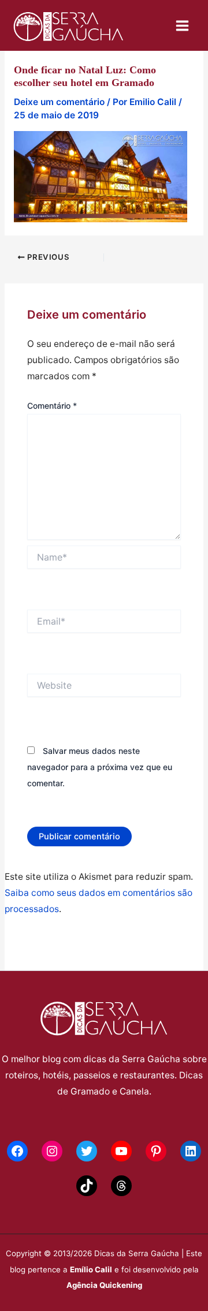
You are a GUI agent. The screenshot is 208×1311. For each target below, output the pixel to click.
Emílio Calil (91, 1269)
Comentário (52, 405)
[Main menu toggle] (182, 25)
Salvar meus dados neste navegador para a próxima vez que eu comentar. (99, 767)
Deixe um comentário (59, 101)
